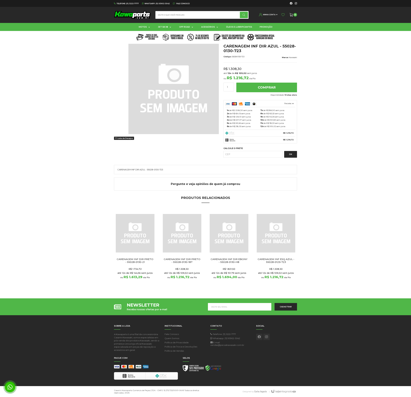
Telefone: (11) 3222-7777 (224, 334)
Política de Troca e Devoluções (181, 346)
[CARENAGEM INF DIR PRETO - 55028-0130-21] (135, 249)
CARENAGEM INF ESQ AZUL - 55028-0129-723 (276, 261)
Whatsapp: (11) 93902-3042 (226, 338)
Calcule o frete (233, 148)
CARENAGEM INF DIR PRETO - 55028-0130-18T (182, 261)
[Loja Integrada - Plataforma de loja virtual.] (283, 391)
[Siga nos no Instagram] (296, 3)
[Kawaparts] (132, 15)
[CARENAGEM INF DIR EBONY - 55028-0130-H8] (229, 249)
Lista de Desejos (125, 138)
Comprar (267, 87)
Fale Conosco (183, 3)
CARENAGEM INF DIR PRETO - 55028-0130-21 (135, 261)
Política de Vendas (174, 351)
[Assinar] (286, 307)
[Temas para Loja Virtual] (260, 391)
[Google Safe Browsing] (213, 369)
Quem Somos (172, 338)
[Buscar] (244, 15)
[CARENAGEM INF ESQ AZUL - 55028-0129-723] (276, 249)
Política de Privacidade (177, 342)
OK (290, 154)
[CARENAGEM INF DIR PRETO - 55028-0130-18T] (182, 249)
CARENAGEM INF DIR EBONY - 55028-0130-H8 (229, 261)
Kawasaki (293, 57)
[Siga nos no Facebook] (291, 3)
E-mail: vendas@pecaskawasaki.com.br (227, 343)
